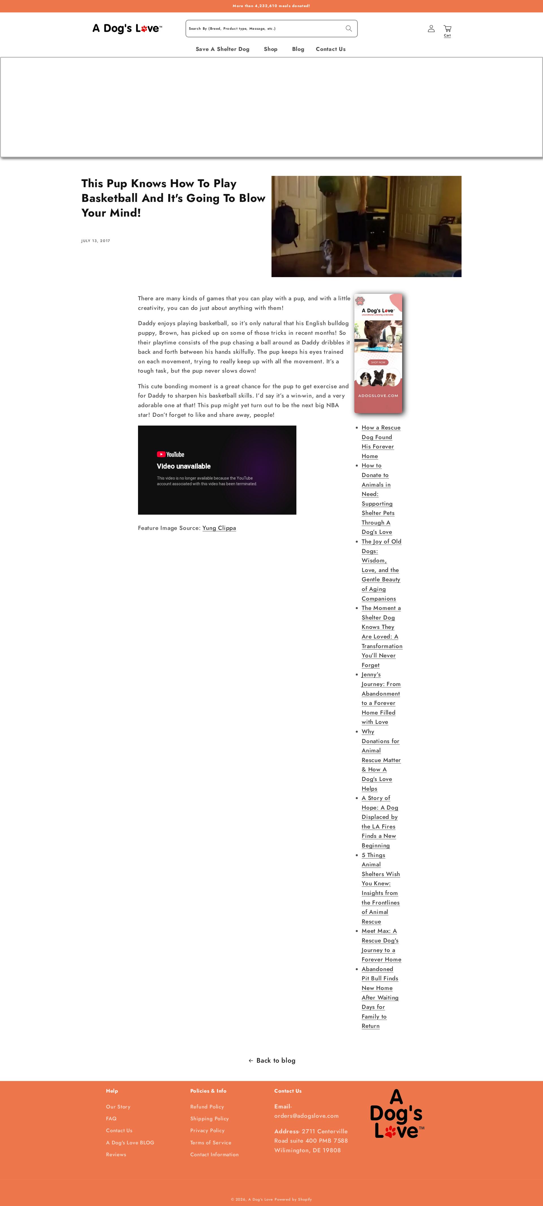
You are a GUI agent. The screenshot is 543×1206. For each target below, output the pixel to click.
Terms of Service (211, 1142)
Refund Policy (207, 1106)
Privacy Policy (207, 1130)
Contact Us (119, 1130)
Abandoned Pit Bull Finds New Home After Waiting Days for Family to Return (380, 997)
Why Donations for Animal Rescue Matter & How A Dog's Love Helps (381, 760)
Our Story (118, 1106)
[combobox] (271, 28)
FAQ (111, 1118)
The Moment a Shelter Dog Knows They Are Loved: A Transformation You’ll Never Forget (382, 636)
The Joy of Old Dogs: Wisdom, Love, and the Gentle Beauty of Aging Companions (382, 570)
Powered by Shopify (293, 1199)
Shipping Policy (209, 1118)
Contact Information (214, 1154)
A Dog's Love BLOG (130, 1142)
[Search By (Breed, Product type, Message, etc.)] (349, 28)
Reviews (116, 1154)
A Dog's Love (260, 1199)
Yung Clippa (219, 528)
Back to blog (276, 1060)
